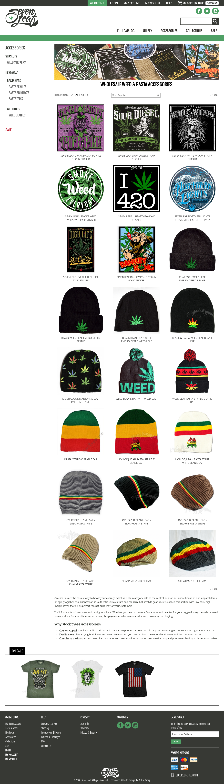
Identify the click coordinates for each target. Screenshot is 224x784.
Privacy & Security (89, 732)
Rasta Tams (16, 98)
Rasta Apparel (11, 728)
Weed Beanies (17, 115)
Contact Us (46, 746)
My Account (131, 3)
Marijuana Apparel (13, 723)
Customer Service (49, 723)
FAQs (43, 741)
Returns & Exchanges (50, 737)
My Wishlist (152, 3)
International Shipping (51, 732)
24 (76, 95)
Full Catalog (125, 30)
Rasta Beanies (17, 87)
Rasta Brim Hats (19, 93)
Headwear (11, 72)
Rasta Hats (14, 80)
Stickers (11, 56)
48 (82, 95)
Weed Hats (13, 109)
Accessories (169, 30)
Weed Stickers (16, 62)
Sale (214, 30)
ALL (88, 95)
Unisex (147, 30)
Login (114, 3)
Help (169, 3)
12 (72, 95)
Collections (194, 30)
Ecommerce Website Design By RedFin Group (130, 780)
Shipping (45, 728)
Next (216, 95)
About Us (85, 723)
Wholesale (97, 3)
